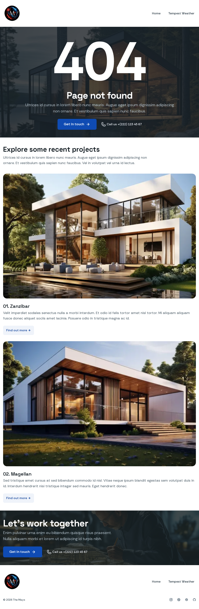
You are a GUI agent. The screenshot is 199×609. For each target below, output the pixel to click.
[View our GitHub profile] (194, 599)
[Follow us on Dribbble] (178, 599)
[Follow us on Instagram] (171, 599)
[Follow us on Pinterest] (186, 599)
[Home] (12, 13)
